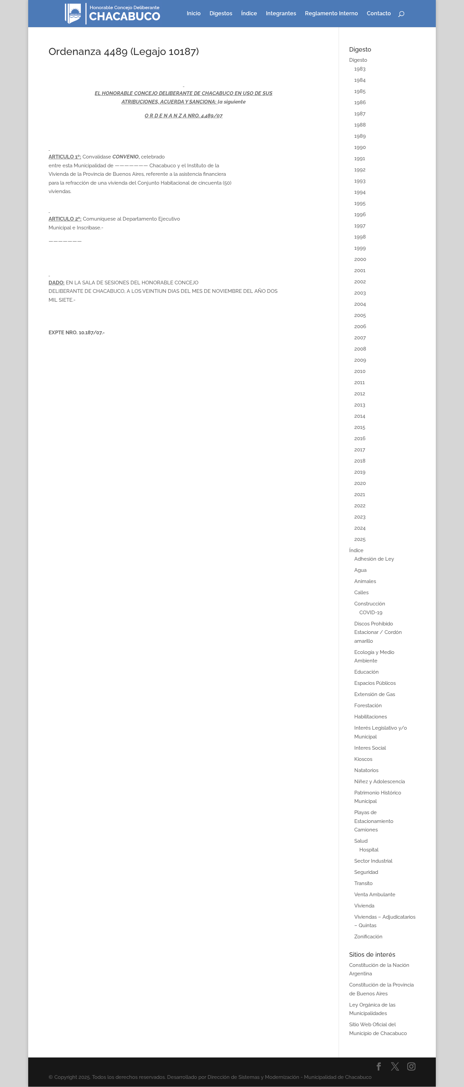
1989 (360, 136)
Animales (365, 581)
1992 (359, 170)
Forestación (368, 705)
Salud (361, 841)
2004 (360, 304)
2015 (359, 427)
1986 (360, 102)
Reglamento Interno (331, 14)
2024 (359, 528)
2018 (359, 461)
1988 (360, 125)
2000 (360, 259)
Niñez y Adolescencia (379, 782)
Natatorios (366, 770)
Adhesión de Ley (374, 559)
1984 (359, 80)
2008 (360, 349)
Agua (360, 570)
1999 (360, 248)
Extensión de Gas (374, 694)
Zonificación (368, 937)
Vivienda (364, 906)
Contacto (379, 14)
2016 (359, 438)
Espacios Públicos (375, 683)
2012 (359, 394)
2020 (360, 483)
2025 (359, 539)
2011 (359, 382)
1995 (359, 203)
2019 (359, 472)
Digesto (358, 60)
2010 (359, 371)
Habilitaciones (370, 717)
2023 (359, 517)
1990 (360, 147)
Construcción (369, 604)
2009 (360, 360)
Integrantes (281, 14)
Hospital (368, 850)
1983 (359, 69)
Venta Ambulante (374, 895)
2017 (359, 450)
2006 (360, 326)
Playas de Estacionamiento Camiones (373, 821)
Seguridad (366, 872)
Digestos (221, 14)
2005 (360, 315)
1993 (359, 181)
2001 (359, 270)
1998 (360, 237)
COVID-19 (370, 613)
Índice (249, 14)
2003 (360, 293)
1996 (360, 214)
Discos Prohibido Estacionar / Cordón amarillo (378, 632)
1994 (359, 192)
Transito (363, 883)
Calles (361, 592)
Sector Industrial (373, 861)
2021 (359, 494)
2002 (360, 282)
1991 (359, 158)
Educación (366, 672)
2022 (359, 506)
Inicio (194, 14)
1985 (359, 91)
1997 (359, 226)
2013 (359, 405)
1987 (359, 114)
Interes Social (370, 748)
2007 (360, 338)
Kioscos (363, 759)
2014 (359, 416)
